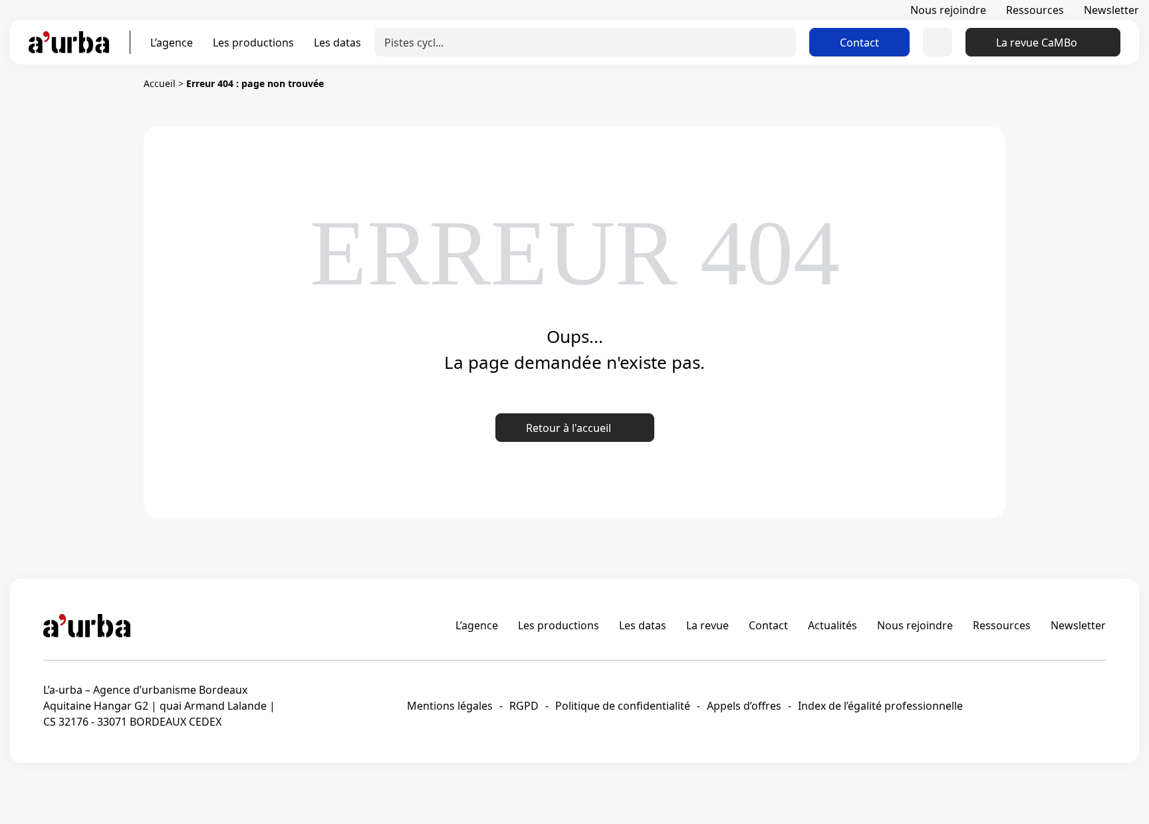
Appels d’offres (744, 705)
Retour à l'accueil (568, 428)
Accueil (160, 83)
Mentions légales (450, 705)
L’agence (171, 42)
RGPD (524, 705)
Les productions (253, 42)
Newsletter (1111, 10)
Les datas (337, 42)
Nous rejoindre (948, 10)
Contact (859, 42)
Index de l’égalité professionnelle (880, 705)
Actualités (832, 625)
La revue (707, 625)
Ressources (1035, 10)
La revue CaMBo (1036, 42)
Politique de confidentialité (622, 705)
